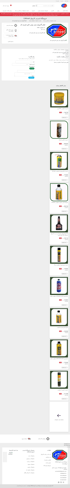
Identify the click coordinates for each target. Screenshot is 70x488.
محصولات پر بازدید (30, 461)
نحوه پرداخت (48, 462)
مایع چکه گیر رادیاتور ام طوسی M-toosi (60, 202)
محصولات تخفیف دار (30, 470)
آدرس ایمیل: (31, 64)
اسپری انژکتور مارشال (63, 139)
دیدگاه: (33, 76)
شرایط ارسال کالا (47, 465)
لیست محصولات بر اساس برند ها (22, 10)
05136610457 (63, 479)
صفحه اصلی (65, 10)
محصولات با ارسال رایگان (29, 472)
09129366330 (63, 475)
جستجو (34, 5)
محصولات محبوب (30, 467)
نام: (33, 61)
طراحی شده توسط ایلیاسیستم (21, 485)
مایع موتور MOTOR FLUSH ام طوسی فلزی (59, 358)
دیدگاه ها (55, 49)
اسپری (33, 10)
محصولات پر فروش (30, 458)
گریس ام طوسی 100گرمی (62, 108)
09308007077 (63, 473)
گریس (52, 10)
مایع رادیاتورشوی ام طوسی (62, 327)
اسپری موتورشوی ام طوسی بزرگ (61, 265)
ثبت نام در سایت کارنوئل (46, 454)
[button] (35, 444)
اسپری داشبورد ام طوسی (63, 390)
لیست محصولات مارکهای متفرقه (35, 20)
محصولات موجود (31, 464)
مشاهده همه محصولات (59, 419)
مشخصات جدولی (61, 49)
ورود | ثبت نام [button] (6, 5)
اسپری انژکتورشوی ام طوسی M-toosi (60, 171)
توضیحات (66, 49)
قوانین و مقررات (47, 460)
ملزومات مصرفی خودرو (43, 10)
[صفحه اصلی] (64, 5)
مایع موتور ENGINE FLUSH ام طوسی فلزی (59, 296)
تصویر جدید (32, 68)
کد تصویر (32, 66)
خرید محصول (64, 117)
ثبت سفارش (48, 457)
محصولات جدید (31, 455)
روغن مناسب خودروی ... (7, 10)
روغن (58, 10)
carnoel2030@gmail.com (60, 471)
